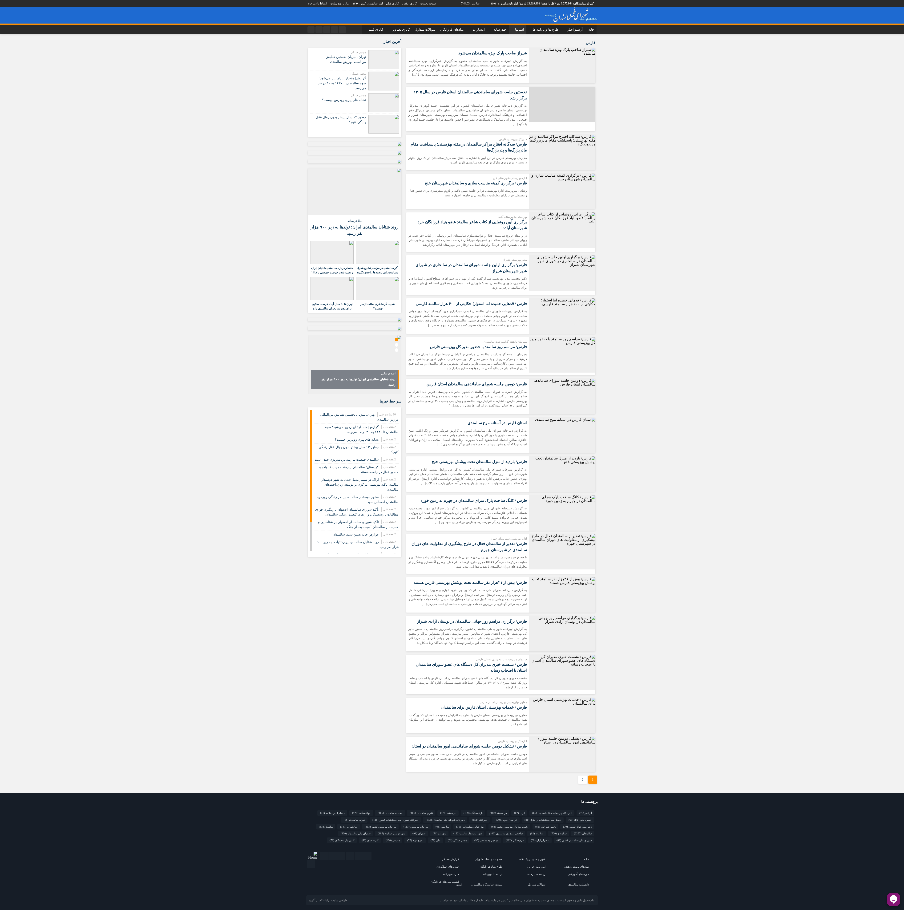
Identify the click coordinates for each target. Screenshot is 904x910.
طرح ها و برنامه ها (545, 29)
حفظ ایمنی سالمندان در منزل (543, 819)
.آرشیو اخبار (575, 29)
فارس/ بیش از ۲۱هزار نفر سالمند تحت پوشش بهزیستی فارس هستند (470, 582)
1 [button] (396, 339)
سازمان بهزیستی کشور (380, 826)
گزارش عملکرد (450, 859)
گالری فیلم (392, 3)
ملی (435, 840)
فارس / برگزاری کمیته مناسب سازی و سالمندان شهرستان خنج (476, 183)
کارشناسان (370, 840)
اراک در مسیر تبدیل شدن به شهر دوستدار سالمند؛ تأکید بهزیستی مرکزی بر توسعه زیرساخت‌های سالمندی (360, 484)
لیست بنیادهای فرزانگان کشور (446, 883)
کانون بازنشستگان (342, 840)
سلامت (536, 833)
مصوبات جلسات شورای (488, 859)
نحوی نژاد (415, 840)
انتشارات (478, 29)
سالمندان (583, 833)
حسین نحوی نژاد (580, 819)
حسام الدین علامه (332, 813)
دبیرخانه (479, 819)
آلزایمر (585, 813)
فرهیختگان (515, 840)
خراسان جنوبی (506, 819)
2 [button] (396, 345)
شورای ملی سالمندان (356, 833)
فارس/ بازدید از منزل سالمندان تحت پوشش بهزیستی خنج (479, 461)
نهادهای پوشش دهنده (576, 866)
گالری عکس (409, 3)
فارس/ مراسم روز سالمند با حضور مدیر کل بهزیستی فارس (478, 347)
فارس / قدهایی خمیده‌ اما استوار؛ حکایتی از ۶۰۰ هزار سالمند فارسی (471, 303)
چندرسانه (499, 29)
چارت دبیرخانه (451, 874)
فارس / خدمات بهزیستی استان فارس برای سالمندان (484, 707)
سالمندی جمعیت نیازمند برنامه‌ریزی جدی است (347, 459)
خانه (591, 29)
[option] (354, 364)
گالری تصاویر (401, 29)
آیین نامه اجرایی (536, 866)
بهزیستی (448, 813)
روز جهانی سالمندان (470, 826)
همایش (393, 840)
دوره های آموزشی (578, 874)
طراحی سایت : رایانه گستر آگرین (328, 900)
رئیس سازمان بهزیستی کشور (509, 826)
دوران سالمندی (354, 819)
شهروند (439, 833)
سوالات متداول (425, 29)
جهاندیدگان (361, 813)
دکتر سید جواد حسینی (577, 826)
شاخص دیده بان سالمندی (506, 833)
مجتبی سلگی (457, 840)
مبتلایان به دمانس (486, 840)
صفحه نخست (428, 3)
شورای (418, 833)
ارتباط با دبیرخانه (317, 3)
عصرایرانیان (540, 840)
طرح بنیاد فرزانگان (491, 866)
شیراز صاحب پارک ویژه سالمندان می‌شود (492, 53)
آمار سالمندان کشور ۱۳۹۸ (368, 3)
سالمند (326, 826)
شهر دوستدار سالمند (467, 833)
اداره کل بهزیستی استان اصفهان (552, 813)
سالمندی (559, 833)
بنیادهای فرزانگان (452, 29)
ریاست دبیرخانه (536, 874)
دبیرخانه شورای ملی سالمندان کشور (395, 819)
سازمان (442, 826)
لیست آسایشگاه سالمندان (486, 884)
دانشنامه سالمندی (578, 884)
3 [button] (396, 350)
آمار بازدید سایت (339, 3)
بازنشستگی (473, 813)
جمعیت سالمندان (390, 813)
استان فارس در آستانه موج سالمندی (497, 423)
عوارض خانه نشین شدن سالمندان (355, 534)
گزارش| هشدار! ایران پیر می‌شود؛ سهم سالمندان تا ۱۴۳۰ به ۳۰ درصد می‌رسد (342, 83)
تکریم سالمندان (421, 813)
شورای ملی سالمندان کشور (574, 840)
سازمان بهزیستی (416, 826)
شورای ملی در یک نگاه (532, 859)
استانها (519, 29)
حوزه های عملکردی (447, 866)
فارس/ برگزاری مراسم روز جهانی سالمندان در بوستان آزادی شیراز (472, 621)
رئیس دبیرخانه (545, 826)
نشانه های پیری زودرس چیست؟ (344, 100)
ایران (519, 813)
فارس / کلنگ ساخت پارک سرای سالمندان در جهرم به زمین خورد (474, 500)
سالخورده (348, 826)
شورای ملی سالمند (391, 833)
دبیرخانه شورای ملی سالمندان (445, 819)
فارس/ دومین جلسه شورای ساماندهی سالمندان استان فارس (477, 384)
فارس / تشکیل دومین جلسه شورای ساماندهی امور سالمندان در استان (469, 746)
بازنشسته (498, 813)
